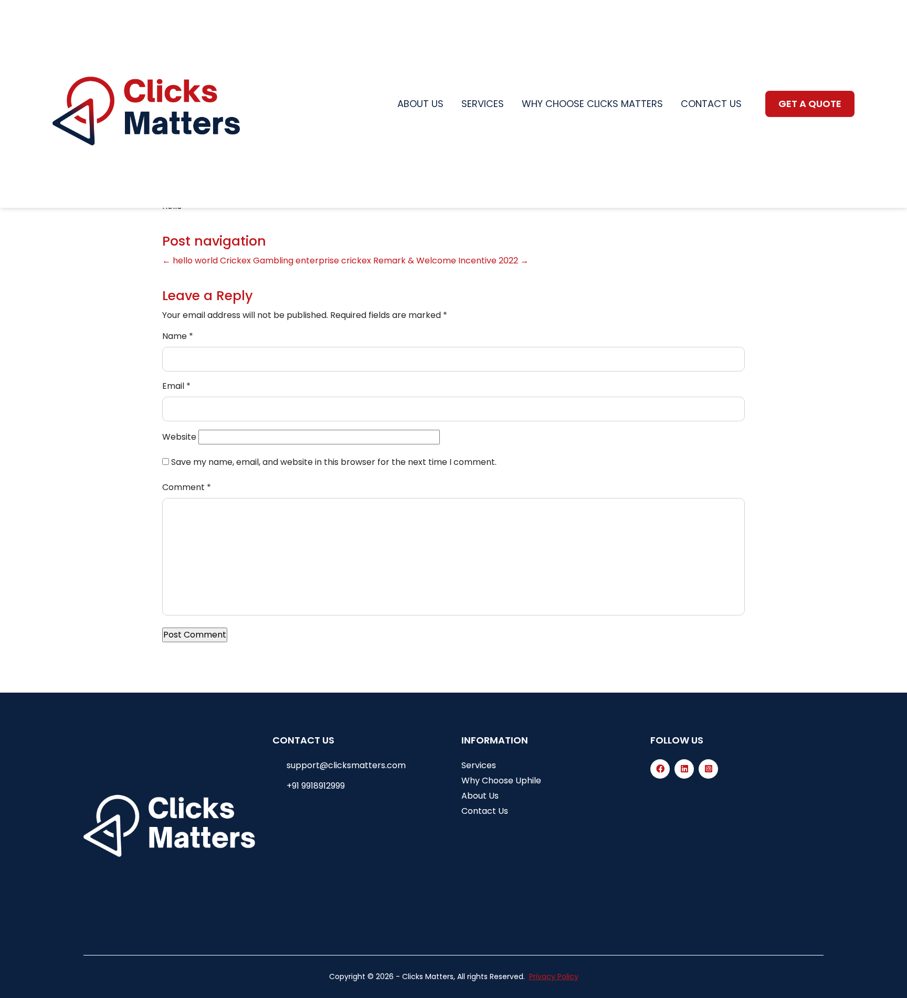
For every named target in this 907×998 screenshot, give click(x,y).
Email (176, 386)
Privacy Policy (553, 976)
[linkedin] (684, 769)
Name (177, 336)
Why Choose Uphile (501, 780)
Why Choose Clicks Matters (592, 103)
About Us (480, 796)
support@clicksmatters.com (346, 765)
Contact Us (484, 811)
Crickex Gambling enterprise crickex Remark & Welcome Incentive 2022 (374, 260)
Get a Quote (809, 103)
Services (482, 103)
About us (420, 103)
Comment (186, 487)
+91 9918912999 (316, 786)
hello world (190, 260)
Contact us (711, 103)
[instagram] (708, 769)
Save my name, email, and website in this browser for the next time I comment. (334, 462)
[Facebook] (660, 769)
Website (179, 437)
